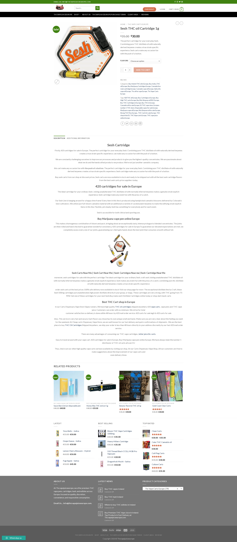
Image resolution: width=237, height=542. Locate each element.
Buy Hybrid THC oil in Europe (138, 84)
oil (121, 306)
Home (122, 24)
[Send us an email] (182, 2)
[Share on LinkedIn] (140, 123)
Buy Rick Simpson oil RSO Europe (148, 100)
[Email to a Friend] (131, 123)
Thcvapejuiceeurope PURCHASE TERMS (109, 15)
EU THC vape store (146, 105)
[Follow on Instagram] (177, 2)
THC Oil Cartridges (73, 325)
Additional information (78, 138)
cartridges (126, 306)
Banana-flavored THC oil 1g (130, 406)
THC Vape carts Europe (138, 115)
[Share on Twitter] (127, 123)
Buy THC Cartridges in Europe (130, 103)
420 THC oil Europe (131, 98)
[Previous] (54, 394)
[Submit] (97, 8)
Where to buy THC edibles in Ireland (120, 504)
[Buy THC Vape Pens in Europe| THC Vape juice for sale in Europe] (62, 8)
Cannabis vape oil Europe (145, 89)
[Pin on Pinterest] (136, 123)
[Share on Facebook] (123, 123)
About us (86, 15)
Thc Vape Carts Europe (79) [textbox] (161, 489)
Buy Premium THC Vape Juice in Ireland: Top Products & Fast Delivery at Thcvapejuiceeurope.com (122, 514)
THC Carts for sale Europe (147, 113)
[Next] (182, 394)
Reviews (145, 15)
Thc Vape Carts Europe (138, 24)
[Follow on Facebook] (175, 2)
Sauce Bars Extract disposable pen (67, 406)
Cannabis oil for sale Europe (129, 105)
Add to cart (143, 70)
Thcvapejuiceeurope (63, 15)
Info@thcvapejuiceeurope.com (77, 503)
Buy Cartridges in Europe (146, 98)
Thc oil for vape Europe (139, 91)
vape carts (155, 306)
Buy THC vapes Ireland (114, 489)
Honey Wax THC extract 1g (97, 406)
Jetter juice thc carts (147, 334)
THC (117, 306)
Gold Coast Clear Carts (161, 406)
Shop (76, 15)
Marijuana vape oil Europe (129, 110)
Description (59, 138)
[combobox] (163, 488)
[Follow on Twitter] (179, 2)
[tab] (59, 138)
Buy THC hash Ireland (114, 497)
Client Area (133, 15)
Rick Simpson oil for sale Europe (149, 110)
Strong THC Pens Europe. (129, 113)
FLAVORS (124, 61)
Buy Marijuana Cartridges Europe (139, 86)
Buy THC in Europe (148, 103)
